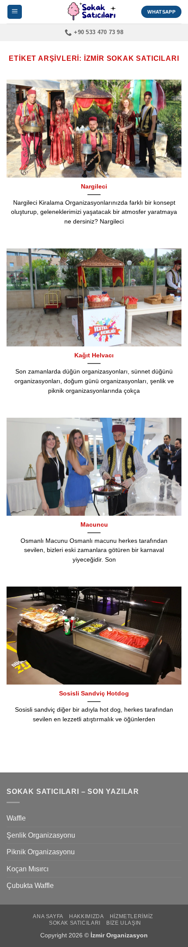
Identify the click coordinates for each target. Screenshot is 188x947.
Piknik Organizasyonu (41, 852)
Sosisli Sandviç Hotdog (94, 693)
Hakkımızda (86, 916)
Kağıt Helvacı (94, 355)
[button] (14, 12)
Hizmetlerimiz (131, 916)
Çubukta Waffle (30, 885)
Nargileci (94, 186)
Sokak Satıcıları (75, 923)
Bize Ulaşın (123, 923)
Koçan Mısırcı (28, 869)
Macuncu (94, 524)
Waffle (16, 818)
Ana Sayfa (48, 916)
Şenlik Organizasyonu (41, 835)
